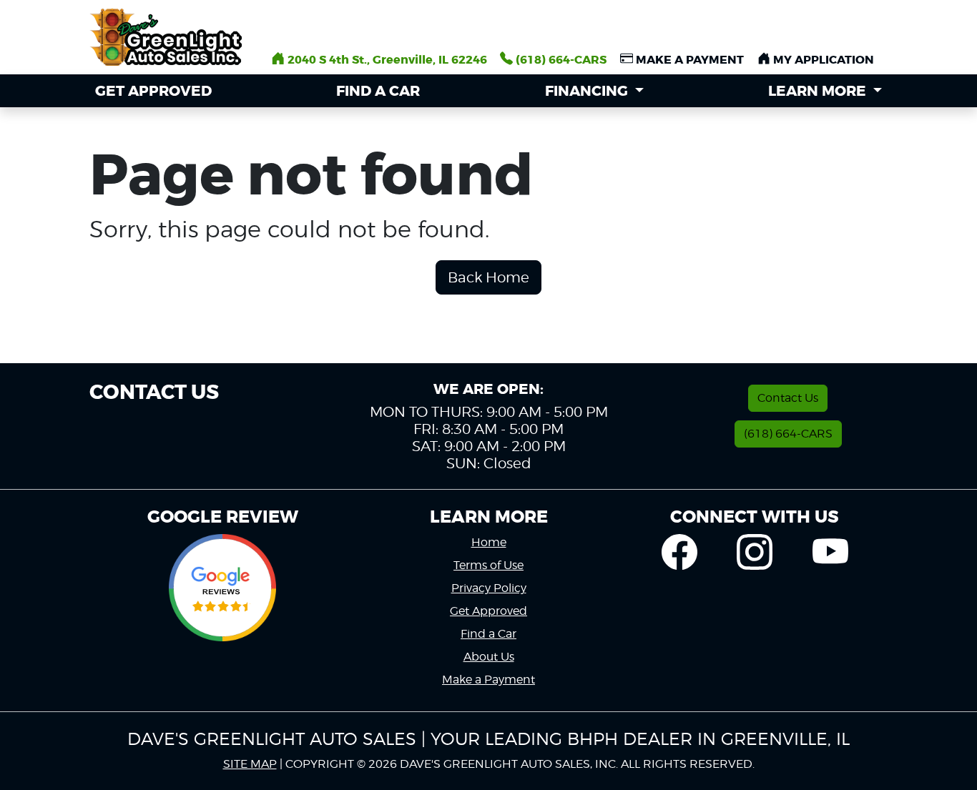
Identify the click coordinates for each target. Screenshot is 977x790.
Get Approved (488, 611)
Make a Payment (488, 679)
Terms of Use (488, 565)
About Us (488, 656)
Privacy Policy (488, 588)
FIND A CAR (378, 91)
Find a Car (488, 634)
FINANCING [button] (588, 91)
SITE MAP (250, 764)
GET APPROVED (153, 91)
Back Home (488, 277)
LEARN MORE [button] (819, 91)
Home (488, 542)
